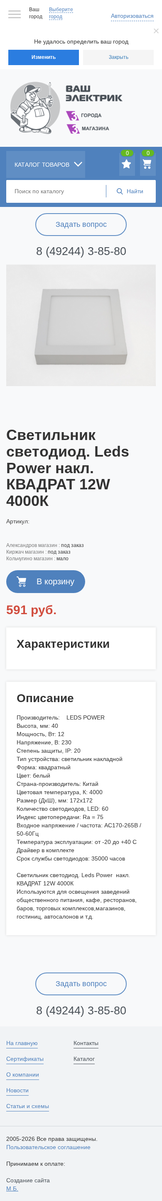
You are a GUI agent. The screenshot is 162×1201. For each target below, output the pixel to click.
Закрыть (118, 57)
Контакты (86, 1043)
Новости (17, 1090)
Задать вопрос (81, 224)
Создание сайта (28, 1184)
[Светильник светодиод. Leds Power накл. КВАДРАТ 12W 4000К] (81, 325)
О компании (22, 1074)
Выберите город (61, 13)
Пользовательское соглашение (48, 1147)
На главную (22, 1043)
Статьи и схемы (27, 1106)
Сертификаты (25, 1058)
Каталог (84, 1058)
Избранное (127, 154)
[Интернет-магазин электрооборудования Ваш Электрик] (81, 97)
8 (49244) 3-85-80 (81, 251)
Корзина (148, 154)
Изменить (44, 57)
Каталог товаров (43, 164)
